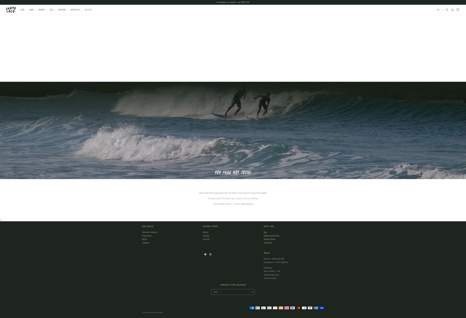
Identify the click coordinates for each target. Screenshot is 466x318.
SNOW (233, 204)
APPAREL (233, 213)
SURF (232, 184)
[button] (23, 10)
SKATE (233, 194)
